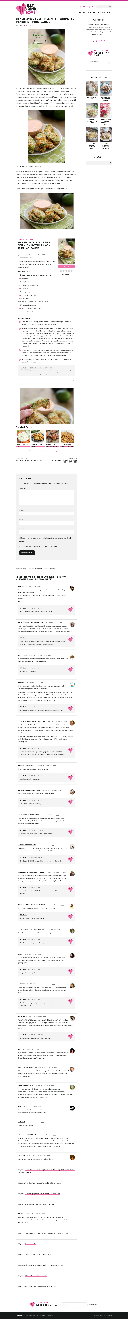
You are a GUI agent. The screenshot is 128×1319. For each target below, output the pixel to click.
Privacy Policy (49, 1315)
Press (37, 1315)
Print (67, 266)
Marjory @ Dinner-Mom (27, 984)
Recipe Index (105, 13)
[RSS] (81, 6)
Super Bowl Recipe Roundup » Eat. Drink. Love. (40, 1204)
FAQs (34, 1315)
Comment (23, 488)
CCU (19, 586)
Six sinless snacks (30, 1244)
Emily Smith (22, 1016)
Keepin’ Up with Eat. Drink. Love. (30, 459)
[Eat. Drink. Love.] (26, 9)
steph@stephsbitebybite (27, 765)
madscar (21, 1122)
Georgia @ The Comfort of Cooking (32, 872)
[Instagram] (92, 6)
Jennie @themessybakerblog (28, 815)
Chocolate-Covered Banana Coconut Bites (64, 460)
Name (22, 510)
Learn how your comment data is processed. (45, 568)
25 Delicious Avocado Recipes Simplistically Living (41, 1286)
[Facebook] (87, 6)
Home (82, 13)
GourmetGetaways (25, 655)
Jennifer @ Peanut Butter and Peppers (32, 721)
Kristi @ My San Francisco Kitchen (31, 905)
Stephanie (21, 25)
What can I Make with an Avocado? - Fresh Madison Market (44, 1265)
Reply (39, 586)
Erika (20, 954)
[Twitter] (84, 6)
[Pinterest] (90, 6)
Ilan (19, 1106)
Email (21, 520)
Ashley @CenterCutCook (27, 1067)
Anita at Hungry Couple (27, 1135)
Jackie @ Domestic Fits (27, 845)
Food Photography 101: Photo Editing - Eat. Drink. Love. (42, 1194)
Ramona (21, 682)
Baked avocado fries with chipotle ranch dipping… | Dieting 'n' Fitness (46, 1233)
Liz (19, 1049)
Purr (111, 1315)
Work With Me (42, 1315)
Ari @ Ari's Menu (24, 1156)
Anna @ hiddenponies (26, 1085)
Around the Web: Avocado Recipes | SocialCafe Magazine (43, 1183)
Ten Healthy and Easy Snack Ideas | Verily (38, 1254)
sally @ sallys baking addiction (30, 622)
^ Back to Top (20, 1315)
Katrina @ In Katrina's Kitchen (30, 790)
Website (22, 529)
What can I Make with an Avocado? (36, 1276)
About (91, 13)
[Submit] (110, 6)
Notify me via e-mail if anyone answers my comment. (40, 546)
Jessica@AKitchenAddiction (29, 929)
